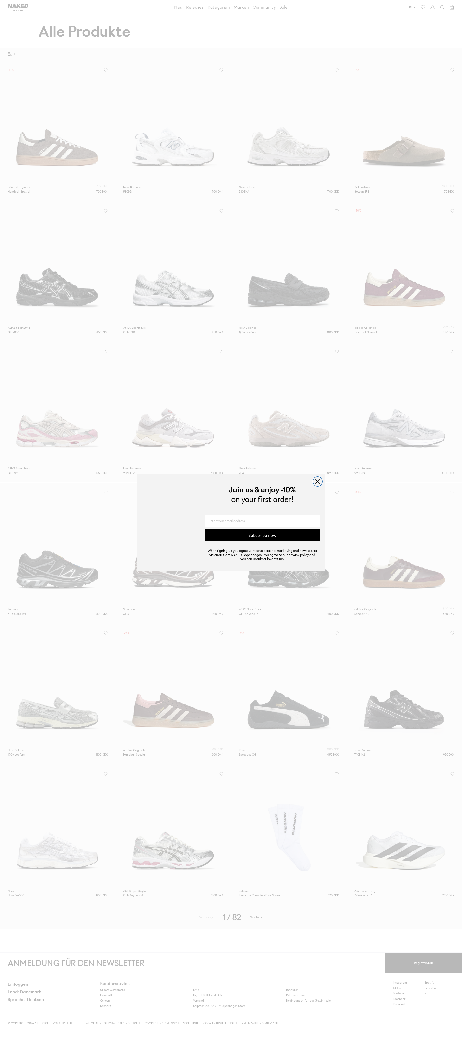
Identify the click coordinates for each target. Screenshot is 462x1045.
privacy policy (299, 555)
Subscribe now (262, 535)
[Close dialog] (317, 481)
